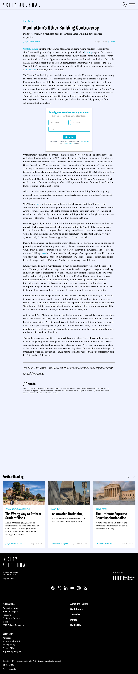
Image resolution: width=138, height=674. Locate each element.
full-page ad (30, 69)
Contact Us (75, 625)
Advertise (7, 638)
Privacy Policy (84, 141)
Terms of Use (9, 648)
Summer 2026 (81, 544)
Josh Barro (28, 21)
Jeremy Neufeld (11, 508)
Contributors (76, 609)
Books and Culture (11, 618)
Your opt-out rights (9, 669)
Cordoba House (30, 48)
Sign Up (69, 137)
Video (5, 621)
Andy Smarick (101, 508)
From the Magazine (61, 543)
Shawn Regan (56, 508)
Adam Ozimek (24, 508)
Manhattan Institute (12, 641)
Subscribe (75, 614)
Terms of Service (69, 143)
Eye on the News (14, 543)
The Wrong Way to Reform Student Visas (23, 516)
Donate (30, 383)
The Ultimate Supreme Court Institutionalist (111, 516)
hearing (88, 52)
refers (38, 203)
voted (44, 253)
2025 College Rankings (13, 625)
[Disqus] (69, 433)
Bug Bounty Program (12, 651)
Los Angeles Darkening (66, 514)
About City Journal (79, 603)
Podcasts (7, 615)
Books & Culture (104, 543)
